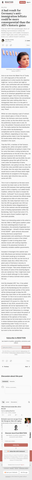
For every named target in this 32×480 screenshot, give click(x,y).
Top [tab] (3, 402)
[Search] (29, 402)
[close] (27, 426)
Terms (16, 468)
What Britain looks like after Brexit (11, 408)
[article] (16, 411)
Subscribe (22, 2)
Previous (6, 366)
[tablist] (8, 381)
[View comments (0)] (7, 45)
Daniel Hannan (12, 412)
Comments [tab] (5, 381)
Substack (7, 476)
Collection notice (23, 468)
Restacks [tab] (12, 381)
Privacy (12, 468)
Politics (4, 7)
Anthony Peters (9, 39)
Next (26, 366)
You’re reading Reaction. (8, 411)
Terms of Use (24, 351)
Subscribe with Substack (17, 451)
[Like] (3, 45)
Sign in (28, 2)
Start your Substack (11, 472)
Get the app (24, 472)
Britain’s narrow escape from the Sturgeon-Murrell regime (11, 420)
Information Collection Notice (17, 352)
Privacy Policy (14, 456)
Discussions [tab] (14, 402)
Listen (28, 40)
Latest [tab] (7, 402)
